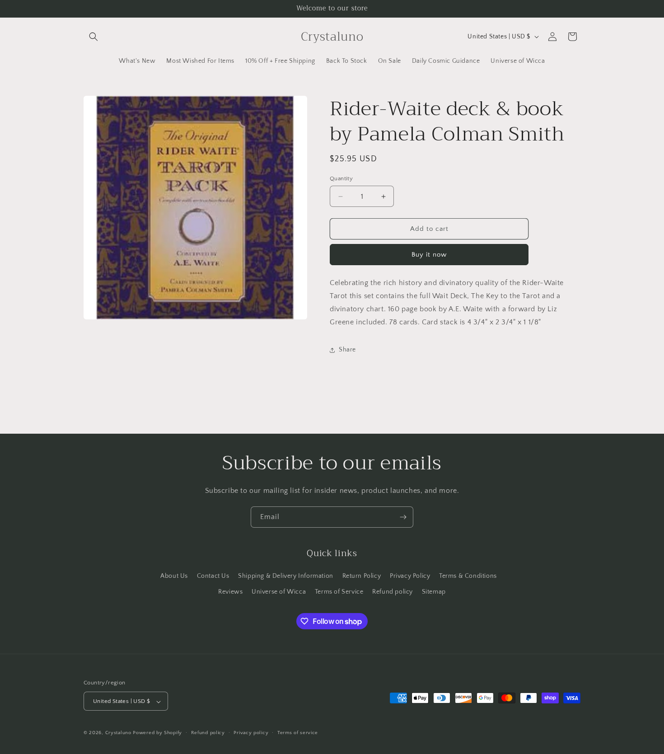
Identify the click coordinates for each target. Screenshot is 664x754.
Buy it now (429, 254)
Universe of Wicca (279, 591)
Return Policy (361, 575)
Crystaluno (118, 733)
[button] (93, 37)
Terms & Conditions (468, 575)
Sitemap (434, 591)
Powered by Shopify (157, 733)
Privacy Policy (410, 575)
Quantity (341, 178)
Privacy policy (251, 732)
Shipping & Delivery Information (285, 575)
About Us (174, 575)
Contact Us (213, 575)
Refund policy (392, 591)
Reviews (230, 591)
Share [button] (347, 349)
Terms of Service (339, 591)
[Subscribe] (403, 517)
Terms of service (297, 732)
